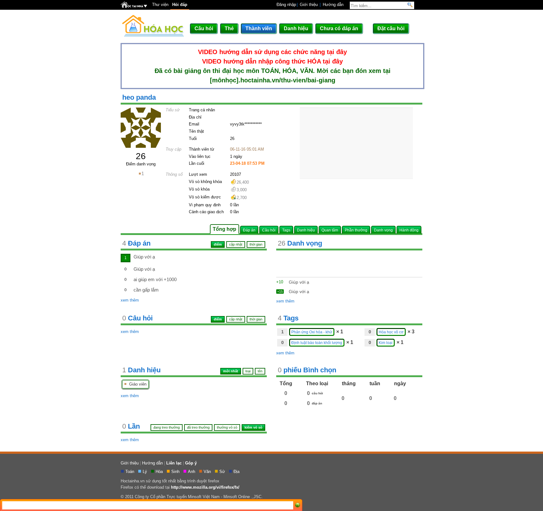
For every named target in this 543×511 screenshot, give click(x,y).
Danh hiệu (296, 28)
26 (141, 156)
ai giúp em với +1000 (155, 279)
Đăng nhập (286, 4)
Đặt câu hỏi (390, 28)
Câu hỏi (204, 28)
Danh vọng (383, 230)
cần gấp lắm (146, 289)
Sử (222, 471)
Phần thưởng (356, 230)
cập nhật (235, 319)
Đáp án (249, 230)
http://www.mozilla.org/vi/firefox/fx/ (205, 487)
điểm (218, 319)
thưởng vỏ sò (227, 427)
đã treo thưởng (198, 427)
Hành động (409, 230)
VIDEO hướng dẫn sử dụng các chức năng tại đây (272, 51)
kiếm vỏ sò (253, 427)
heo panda (139, 97)
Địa (237, 471)
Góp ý (191, 463)
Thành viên (258, 28)
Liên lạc (174, 463)
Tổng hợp (224, 229)
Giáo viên (136, 384)
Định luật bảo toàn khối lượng (316, 343)
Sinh (176, 471)
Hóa (160, 471)
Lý (145, 471)
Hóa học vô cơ (391, 332)
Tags (286, 230)
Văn (208, 471)
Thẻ (229, 28)
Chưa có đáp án (339, 28)
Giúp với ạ (144, 256)
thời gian (256, 319)
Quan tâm (329, 230)
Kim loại (385, 343)
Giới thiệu (309, 4)
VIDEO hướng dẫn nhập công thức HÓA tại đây (272, 61)
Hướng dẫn (333, 4)
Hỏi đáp (179, 4)
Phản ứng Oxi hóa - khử (311, 332)
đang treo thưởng (166, 427)
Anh (192, 471)
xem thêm (130, 300)
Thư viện (160, 4)
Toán (130, 471)
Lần (131, 426)
